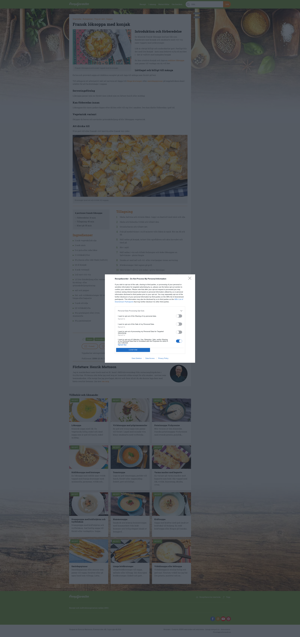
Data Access (150, 358)
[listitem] (150, 311)
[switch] (179, 316)
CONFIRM (133, 350)
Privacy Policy (163, 358)
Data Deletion (137, 358)
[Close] (190, 279)
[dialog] (150, 318)
